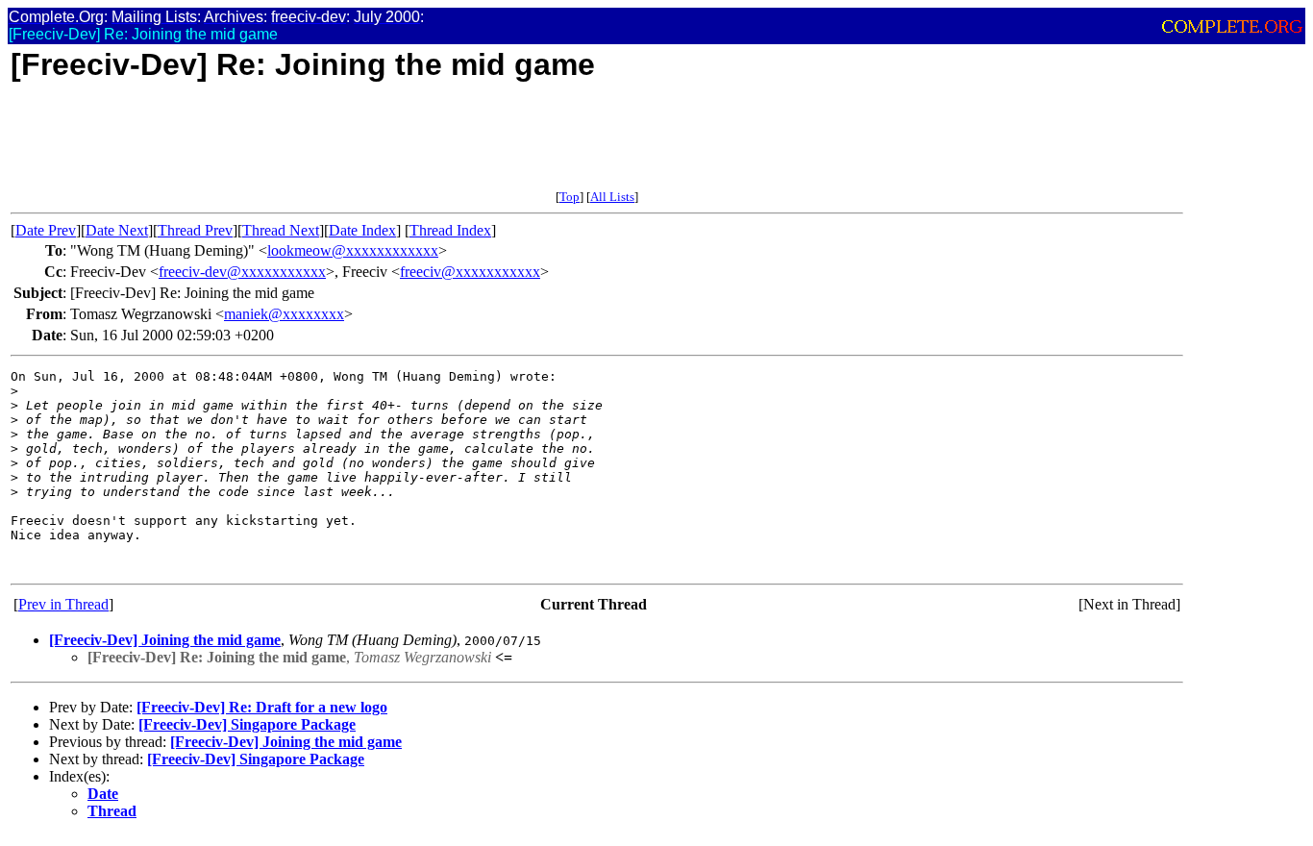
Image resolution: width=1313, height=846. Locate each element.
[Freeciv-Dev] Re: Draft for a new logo (261, 707)
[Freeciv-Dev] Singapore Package (247, 724)
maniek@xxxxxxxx (284, 314)
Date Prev (45, 230)
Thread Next (280, 230)
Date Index (362, 230)
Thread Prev (195, 230)
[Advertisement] (360, 146)
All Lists (612, 196)
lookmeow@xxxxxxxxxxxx (352, 250)
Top (569, 196)
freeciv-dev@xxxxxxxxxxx (242, 271)
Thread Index (450, 230)
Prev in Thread (63, 604)
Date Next (117, 230)
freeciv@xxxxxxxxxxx (470, 271)
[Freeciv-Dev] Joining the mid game (165, 640)
